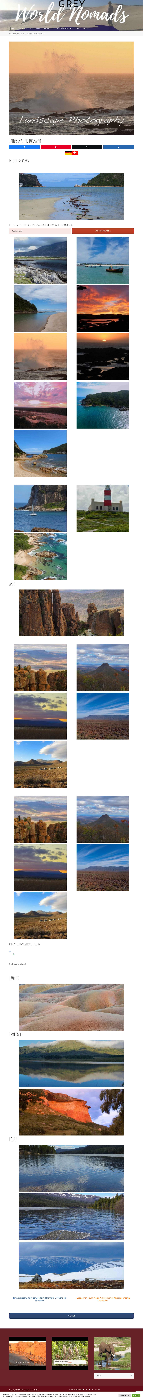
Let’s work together (64, 28)
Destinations (35, 28)
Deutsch (86, 28)
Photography (48, 28)
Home (13, 28)
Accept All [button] (136, 1395)
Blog (77, 28)
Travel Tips (22, 28)
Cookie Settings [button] (124, 1395)
